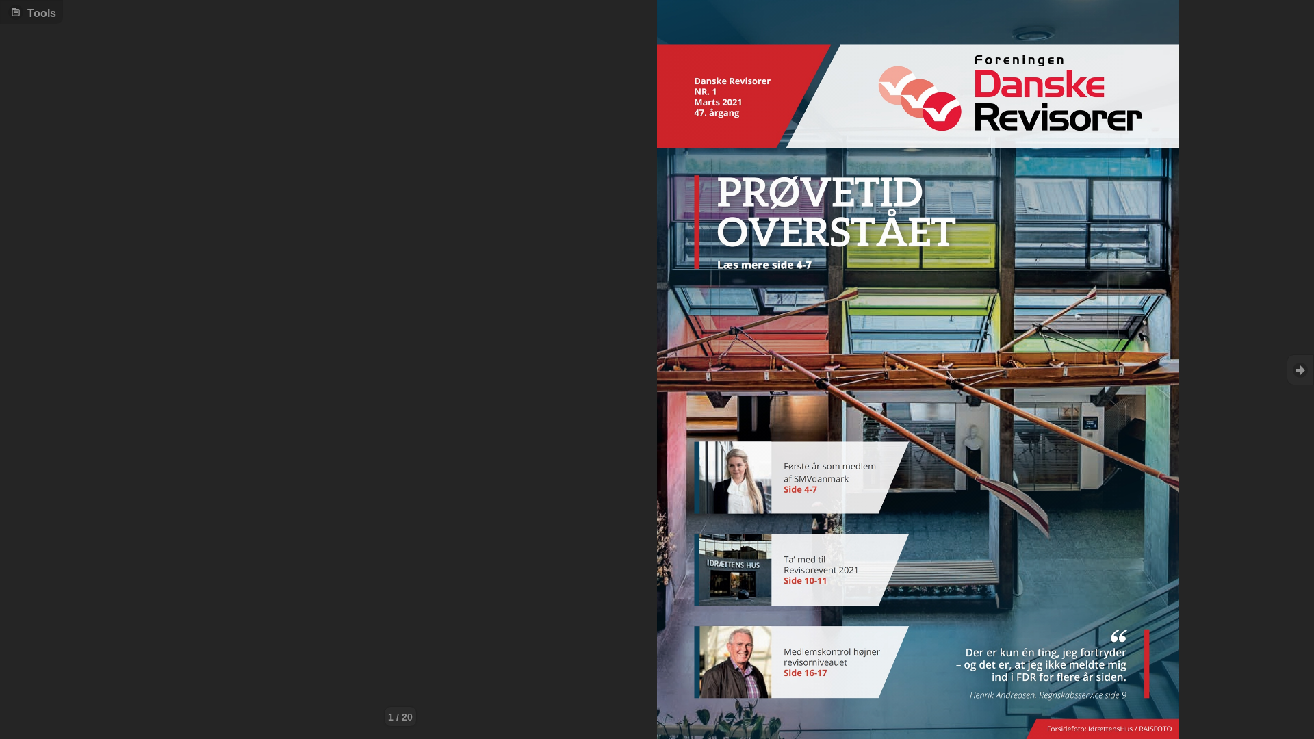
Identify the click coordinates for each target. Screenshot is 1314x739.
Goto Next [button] (1300, 369)
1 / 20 (400, 717)
